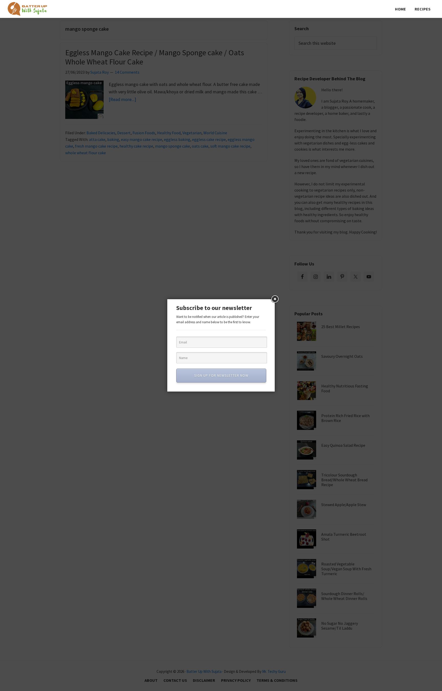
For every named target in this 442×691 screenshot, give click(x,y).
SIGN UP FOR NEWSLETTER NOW (221, 375)
